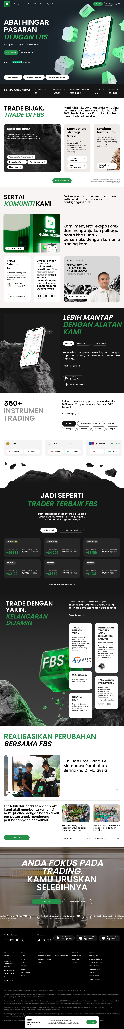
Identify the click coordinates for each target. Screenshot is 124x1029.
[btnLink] (117, 791)
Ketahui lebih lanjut (104, 166)
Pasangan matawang (90, 423)
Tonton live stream (77, 296)
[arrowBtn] (55, 247)
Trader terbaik (49, 530)
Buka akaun (98, 4)
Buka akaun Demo (28, 52)
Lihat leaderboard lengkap (60, 584)
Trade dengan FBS (62, 181)
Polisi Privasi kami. (74, 1023)
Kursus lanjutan (15, 162)
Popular (69, 423)
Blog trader (14, 167)
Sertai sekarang (16, 296)
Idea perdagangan (75, 166)
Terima (91, 1022)
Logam (111, 423)
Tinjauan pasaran (73, 159)
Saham (98, 429)
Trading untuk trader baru (20, 157)
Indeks (84, 429)
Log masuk (108, 4)
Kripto (112, 429)
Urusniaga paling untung (70, 530)
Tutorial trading (36, 162)
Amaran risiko (8, 1007)
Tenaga (69, 429)
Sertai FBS (17, 837)
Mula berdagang (70, 366)
